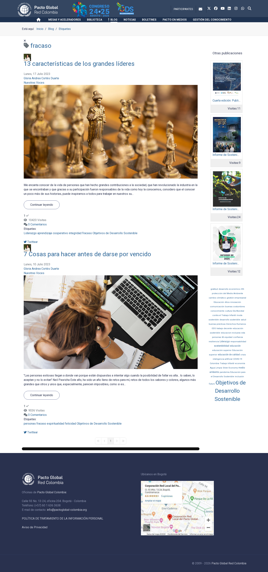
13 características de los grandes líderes (79, 63)
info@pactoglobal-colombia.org (67, 510)
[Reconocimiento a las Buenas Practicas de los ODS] (132, 9)
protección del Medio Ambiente (227, 293)
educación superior (222, 350)
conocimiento (217, 311)
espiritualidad (55, 423)
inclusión (239, 376)
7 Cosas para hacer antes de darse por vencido (87, 254)
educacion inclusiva (230, 333)
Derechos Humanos (236, 324)
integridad (75, 233)
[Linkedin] (229, 8)
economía (240, 363)
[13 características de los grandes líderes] (111, 131)
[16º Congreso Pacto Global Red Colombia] (93, 9)
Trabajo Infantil (227, 363)
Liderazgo (30, 233)
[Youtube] (222, 8)
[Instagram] (236, 8)
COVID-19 (237, 359)
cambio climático (217, 298)
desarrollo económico (229, 289)
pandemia (225, 372)
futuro (212, 384)
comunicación (217, 306)
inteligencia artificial (222, 359)
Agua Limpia (216, 368)
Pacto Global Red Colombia (228, 563)
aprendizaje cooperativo (52, 233)
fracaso (87, 233)
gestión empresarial (236, 298)
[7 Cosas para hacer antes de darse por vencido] (111, 322)
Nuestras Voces (34, 82)
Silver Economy (230, 368)
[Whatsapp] (243, 8)
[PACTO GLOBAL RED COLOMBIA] (44, 9)
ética (227, 302)
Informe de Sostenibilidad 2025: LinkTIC (238, 209)
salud (243, 320)
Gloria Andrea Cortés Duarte (41, 78)
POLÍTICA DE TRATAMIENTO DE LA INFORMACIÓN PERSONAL (62, 518)
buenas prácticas (217, 324)
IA (223, 337)
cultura (228, 311)
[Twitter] (209, 8)
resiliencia (214, 341)
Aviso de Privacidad (34, 527)
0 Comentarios (37, 224)
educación (235, 346)
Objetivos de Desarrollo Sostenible (115, 233)
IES (242, 289)
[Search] (249, 8)
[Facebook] (216, 8)
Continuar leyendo (41, 204)
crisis (243, 355)
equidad (228, 337)
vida (243, 333)
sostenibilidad (221, 345)
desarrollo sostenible (230, 320)
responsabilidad (238, 341)
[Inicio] (39, 19)
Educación (219, 302)
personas (30, 423)
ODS (214, 328)
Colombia (214, 363)
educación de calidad (229, 354)
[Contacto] (201, 9)
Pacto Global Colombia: (52, 492)
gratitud (214, 289)
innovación (235, 302)
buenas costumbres (235, 306)
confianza (238, 337)
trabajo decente (224, 328)
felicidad (70, 423)
